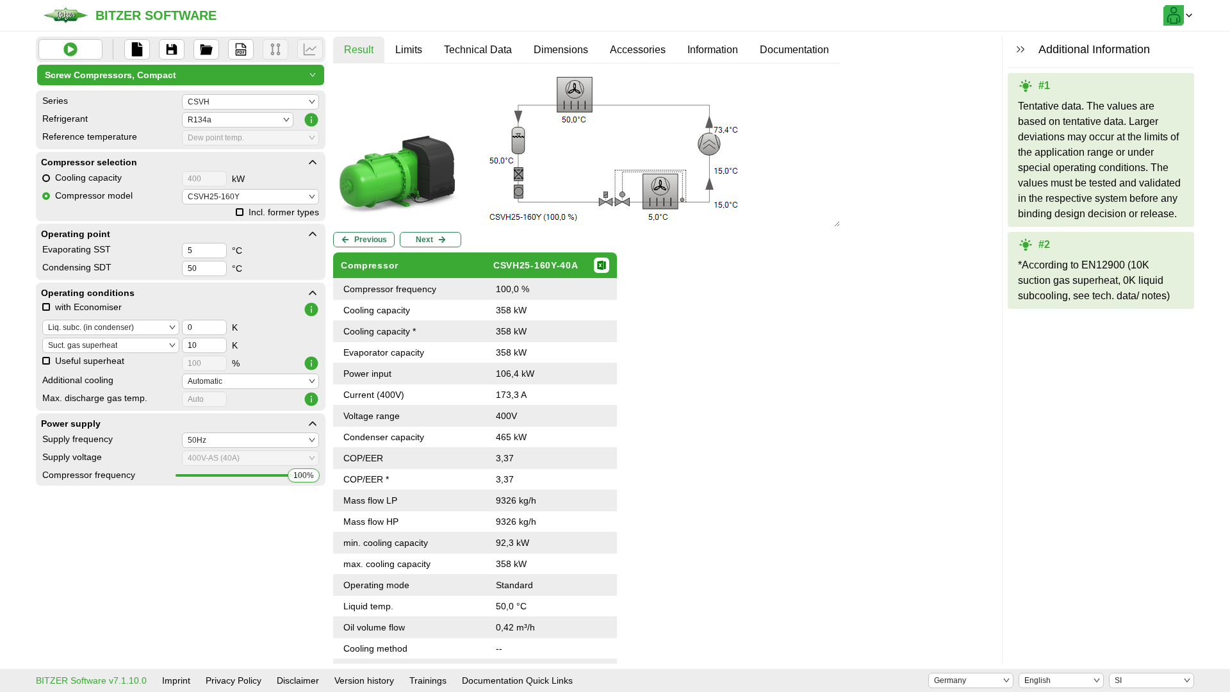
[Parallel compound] (275, 49)
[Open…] (206, 49)
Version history (364, 680)
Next (424, 239)
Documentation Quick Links (517, 680)
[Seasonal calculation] (310, 49)
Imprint (176, 680)
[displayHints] (1020, 49)
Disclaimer (298, 680)
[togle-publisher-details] (312, 162)
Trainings (428, 680)
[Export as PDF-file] (241, 49)
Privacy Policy (233, 680)
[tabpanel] (586, 377)
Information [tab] (712, 49)
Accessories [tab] (638, 49)
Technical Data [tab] (478, 49)
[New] (137, 49)
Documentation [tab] (794, 49)
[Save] (171, 49)
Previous (370, 239)
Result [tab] (358, 49)
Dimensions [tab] (561, 49)
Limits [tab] (408, 49)
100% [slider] (303, 475)
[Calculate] (70, 49)
